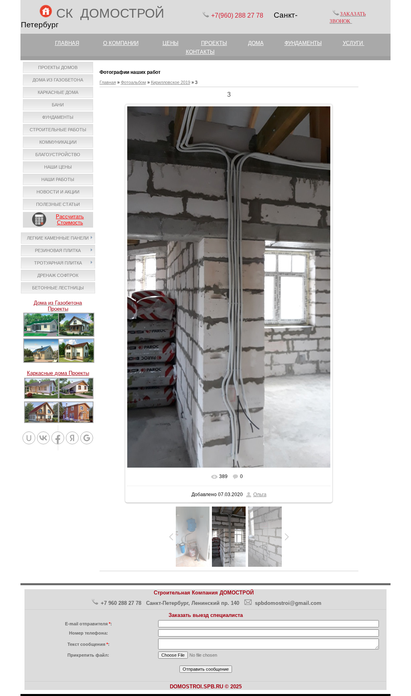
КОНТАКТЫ (200, 52)
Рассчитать (70, 217)
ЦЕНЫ (171, 43)
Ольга (260, 494)
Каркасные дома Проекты (58, 373)
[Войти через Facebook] (57, 437)
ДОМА (256, 43)
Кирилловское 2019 (170, 82)
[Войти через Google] (86, 437)
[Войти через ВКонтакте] (43, 437)
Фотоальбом (133, 82)
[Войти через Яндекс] (72, 437)
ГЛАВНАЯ (67, 43)
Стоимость (70, 223)
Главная (108, 82)
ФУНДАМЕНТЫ (303, 43)
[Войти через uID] (28, 437)
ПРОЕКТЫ (214, 43)
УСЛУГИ (353, 43)
